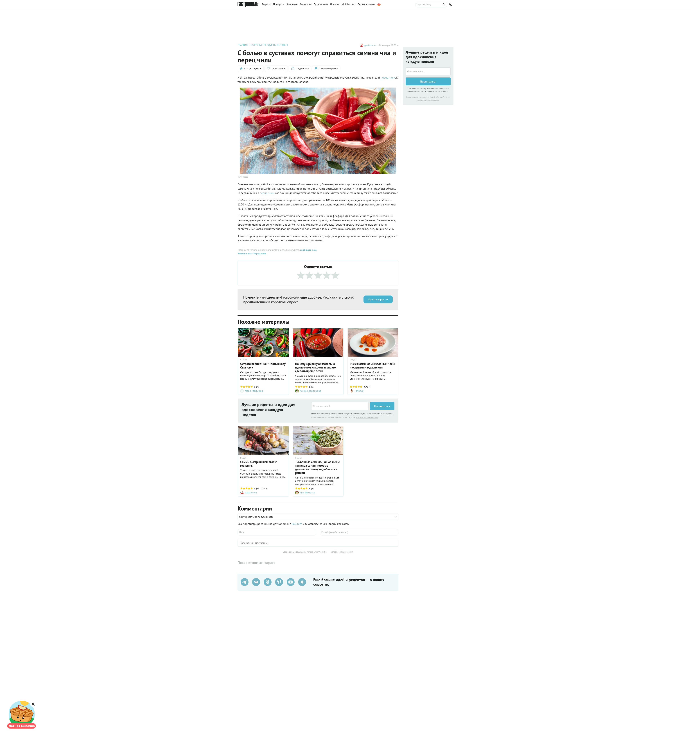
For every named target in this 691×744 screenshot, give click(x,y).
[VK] (256, 582)
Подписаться (382, 406)
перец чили (388, 77)
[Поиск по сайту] (431, 4)
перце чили (267, 193)
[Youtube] (291, 582)
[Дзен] (302, 582)
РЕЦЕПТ (353, 360)
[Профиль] (451, 4)
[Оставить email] (340, 406)
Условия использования (367, 417)
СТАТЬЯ (243, 360)
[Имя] (277, 532)
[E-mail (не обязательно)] (359, 532)
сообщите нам (308, 249)
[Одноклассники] (268, 582)
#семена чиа (245, 253)
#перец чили (259, 253)
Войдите (297, 524)
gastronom (370, 45)
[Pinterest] (279, 582)
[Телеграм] (245, 582)
